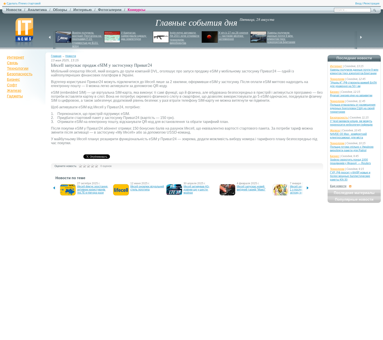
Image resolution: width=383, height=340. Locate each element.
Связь (12, 63)
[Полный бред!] (80, 166)
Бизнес (13, 79)
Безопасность (19, 74)
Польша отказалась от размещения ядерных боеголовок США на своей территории (352, 108)
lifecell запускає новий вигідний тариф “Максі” (251, 188)
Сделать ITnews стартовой (24, 3)
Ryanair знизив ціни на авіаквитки (351, 95)
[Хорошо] (92, 166)
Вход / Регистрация (367, 3)
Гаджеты (15, 96)
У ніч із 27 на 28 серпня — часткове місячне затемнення (234, 36)
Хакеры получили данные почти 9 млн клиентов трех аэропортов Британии (281, 37)
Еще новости (338, 186)
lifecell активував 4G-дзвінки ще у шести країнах (196, 189)
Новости (70, 56)
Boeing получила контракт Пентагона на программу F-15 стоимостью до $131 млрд (87, 39)
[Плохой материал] (84, 166)
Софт (12, 85)
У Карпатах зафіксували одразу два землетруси (134, 36)
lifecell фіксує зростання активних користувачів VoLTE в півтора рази (92, 189)
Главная (56, 56)
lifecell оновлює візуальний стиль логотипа (147, 188)
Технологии (17, 68)
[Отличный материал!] (96, 166)
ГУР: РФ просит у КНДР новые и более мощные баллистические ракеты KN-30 (350, 176)
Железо (14, 90)
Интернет (15, 57)
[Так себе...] (88, 166)
